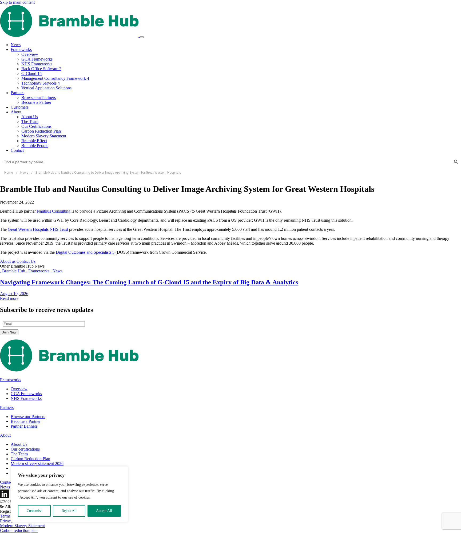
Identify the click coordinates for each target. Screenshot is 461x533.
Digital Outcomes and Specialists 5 (85, 252)
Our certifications (25, 449)
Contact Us (26, 261)
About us (7, 261)
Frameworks (21, 49)
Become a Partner (36, 102)
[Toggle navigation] (142, 37)
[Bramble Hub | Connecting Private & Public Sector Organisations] (70, 35)
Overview (29, 54)
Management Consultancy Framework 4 (55, 78)
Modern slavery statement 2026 (37, 463)
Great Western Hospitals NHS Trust (38, 229)
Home (8, 172)
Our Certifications (36, 126)
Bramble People (34, 145)
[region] (69, 494)
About (16, 112)
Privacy (6, 521)
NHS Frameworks (36, 64)
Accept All (104, 511)
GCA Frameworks (37, 59)
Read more (9, 298)
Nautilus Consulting (53, 211)
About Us (29, 116)
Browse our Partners (38, 97)
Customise (34, 511)
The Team (29, 121)
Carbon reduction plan (19, 530)
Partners (17, 92)
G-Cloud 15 (31, 73)
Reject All (69, 511)
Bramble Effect (34, 140)
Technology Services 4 (40, 83)
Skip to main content (17, 2)
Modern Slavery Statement (43, 136)
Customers (20, 107)
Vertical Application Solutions (46, 88)
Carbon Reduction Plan (41, 131)
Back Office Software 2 (41, 68)
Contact (17, 150)
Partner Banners (24, 426)
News (16, 44)
